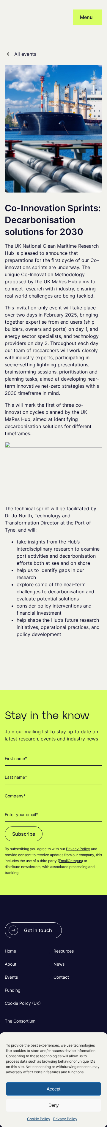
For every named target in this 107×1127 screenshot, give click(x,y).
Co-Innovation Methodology (53, 274)
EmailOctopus (70, 861)
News (59, 964)
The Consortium (20, 1020)
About (10, 964)
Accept (53, 1088)
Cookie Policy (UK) (23, 1003)
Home (10, 950)
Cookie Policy (38, 1119)
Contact (61, 977)
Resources (64, 950)
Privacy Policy (65, 1119)
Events (11, 977)
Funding (13, 990)
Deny (53, 1105)
